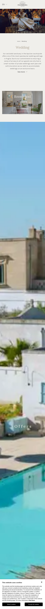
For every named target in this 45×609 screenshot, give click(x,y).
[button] (5, 102)
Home (18, 41)
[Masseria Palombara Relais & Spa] (22, 4)
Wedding (24, 41)
